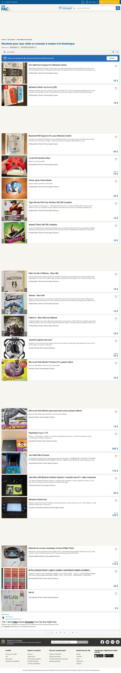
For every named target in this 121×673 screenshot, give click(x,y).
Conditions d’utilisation (34, 663)
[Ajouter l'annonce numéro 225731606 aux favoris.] (115, 88)
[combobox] (96, 8)
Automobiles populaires (34, 659)
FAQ (6, 656)
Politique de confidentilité (12, 661)
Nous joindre (8, 659)
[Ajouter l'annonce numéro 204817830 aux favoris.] (115, 478)
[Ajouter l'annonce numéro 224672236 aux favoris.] (115, 181)
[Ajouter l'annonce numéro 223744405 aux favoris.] (115, 341)
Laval (77, 659)
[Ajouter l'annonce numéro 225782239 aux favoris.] (115, 501)
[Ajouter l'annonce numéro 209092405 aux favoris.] (115, 594)
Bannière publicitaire (54, 661)
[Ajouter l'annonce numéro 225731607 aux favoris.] (115, 66)
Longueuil (79, 656)
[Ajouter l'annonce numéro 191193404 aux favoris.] (115, 571)
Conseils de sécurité (33, 661)
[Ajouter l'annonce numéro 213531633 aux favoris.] (115, 319)
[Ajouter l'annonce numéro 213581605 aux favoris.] (115, 203)
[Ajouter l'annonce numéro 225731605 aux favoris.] (115, 137)
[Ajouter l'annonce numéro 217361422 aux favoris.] (115, 549)
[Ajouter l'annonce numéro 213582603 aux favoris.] (115, 274)
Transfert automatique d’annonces (58, 659)
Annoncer (30, 654)
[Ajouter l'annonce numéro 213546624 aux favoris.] (115, 226)
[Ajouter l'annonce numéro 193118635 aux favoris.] (115, 412)
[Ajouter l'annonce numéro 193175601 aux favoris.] (115, 363)
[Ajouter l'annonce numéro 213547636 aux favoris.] (115, 297)
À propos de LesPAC (11, 654)
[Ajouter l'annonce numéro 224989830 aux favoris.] (115, 456)
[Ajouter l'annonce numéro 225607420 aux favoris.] (115, 159)
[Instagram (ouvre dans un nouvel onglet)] (112, 643)
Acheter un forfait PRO (55, 654)
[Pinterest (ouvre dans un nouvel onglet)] (107, 643)
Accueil (4, 39)
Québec (78, 654)
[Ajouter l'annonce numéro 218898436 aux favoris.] (115, 434)
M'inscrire (82, 642)
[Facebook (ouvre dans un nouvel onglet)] (102, 643)
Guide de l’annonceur (55, 656)
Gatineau (78, 663)
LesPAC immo (31, 656)
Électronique (11, 39)
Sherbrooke (79, 661)
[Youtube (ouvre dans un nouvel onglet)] (118, 643)
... (68, 632)
